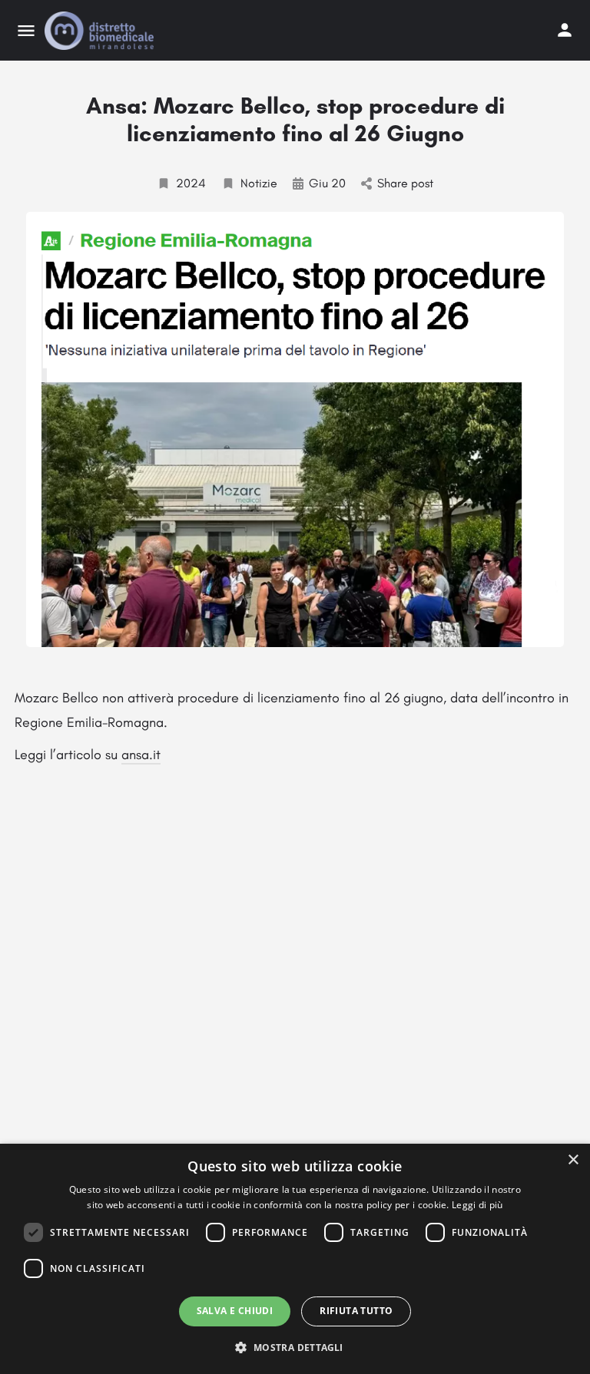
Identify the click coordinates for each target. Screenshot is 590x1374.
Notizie (258, 183)
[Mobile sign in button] (565, 30)
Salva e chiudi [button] (235, 1310)
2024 (191, 183)
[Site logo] (101, 31)
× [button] (572, 1160)
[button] (295, 1347)
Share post (405, 183)
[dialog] (295, 1259)
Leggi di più (477, 1204)
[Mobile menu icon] (26, 30)
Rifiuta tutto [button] (356, 1310)
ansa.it (141, 754)
